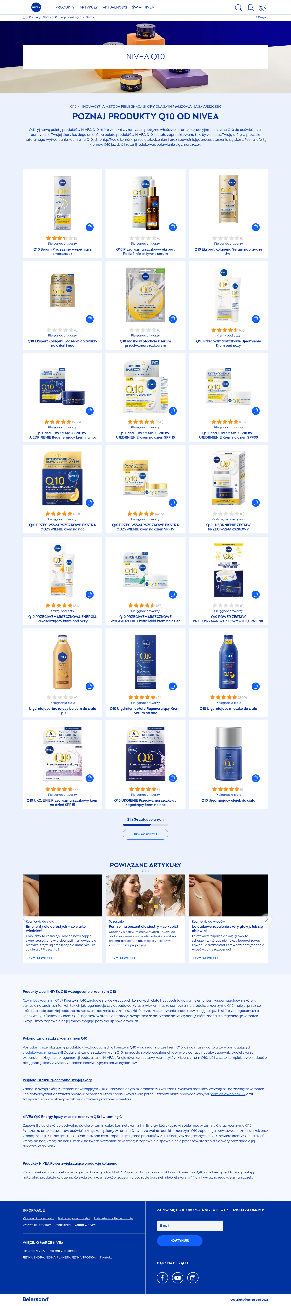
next (267, 919)
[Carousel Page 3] (148, 871)
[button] (90, 227)
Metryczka (63, 1225)
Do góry (263, 17)
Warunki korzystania (38, 1218)
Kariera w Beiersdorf (64, 1251)
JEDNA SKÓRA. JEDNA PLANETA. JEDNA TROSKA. (59, 1257)
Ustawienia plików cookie (113, 1218)
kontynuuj (179, 1240)
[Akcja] (262, 8)
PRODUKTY (65, 7)
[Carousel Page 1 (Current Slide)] (142, 871)
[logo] (36, 8)
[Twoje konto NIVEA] (250, 8)
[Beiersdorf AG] (35, 1300)
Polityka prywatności (74, 1218)
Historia (34, 1251)
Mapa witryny (85, 1225)
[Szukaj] (238, 8)
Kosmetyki (40, 17)
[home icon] (24, 17)
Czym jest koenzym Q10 (42, 1000)
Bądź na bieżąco (172, 1263)
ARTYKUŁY (89, 7)
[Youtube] (177, 1277)
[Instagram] (193, 1277)
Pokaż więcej (145, 834)
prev (24, 919)
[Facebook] (162, 1277)
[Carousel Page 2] (145, 871)
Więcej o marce (43, 1243)
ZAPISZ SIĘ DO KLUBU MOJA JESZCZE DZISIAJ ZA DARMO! (210, 1210)
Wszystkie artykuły (37, 1225)
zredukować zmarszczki (42, 1052)
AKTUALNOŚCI (115, 7)
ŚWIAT (143, 7)
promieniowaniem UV (227, 1094)
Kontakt (106, 1257)
